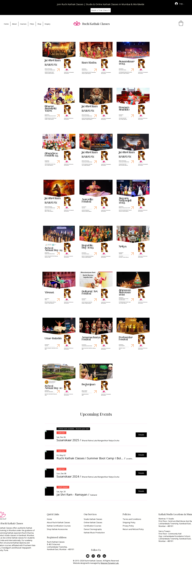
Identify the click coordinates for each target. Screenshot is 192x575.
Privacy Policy (128, 526)
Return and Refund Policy (133, 529)
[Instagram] (93, 556)
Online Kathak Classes (93, 522)
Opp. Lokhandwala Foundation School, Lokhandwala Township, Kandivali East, (175, 537)
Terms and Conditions (132, 519)
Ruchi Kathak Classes (96, 24)
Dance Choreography (93, 529)
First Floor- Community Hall (170, 533)
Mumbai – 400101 (166, 526)
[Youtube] (87, 556)
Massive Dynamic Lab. (110, 563)
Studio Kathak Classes (93, 519)
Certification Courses (92, 526)
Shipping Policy (129, 522)
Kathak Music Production (94, 532)
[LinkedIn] (104, 556)
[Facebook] (98, 556)
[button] (181, 23)
